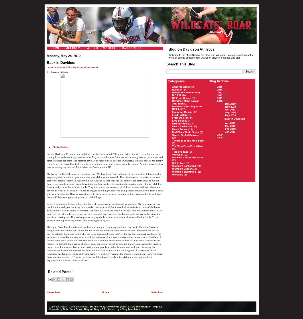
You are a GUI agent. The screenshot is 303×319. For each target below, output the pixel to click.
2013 (220, 92)
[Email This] (54, 279)
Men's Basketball (182, 126)
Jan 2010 (230, 131)
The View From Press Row (187, 146)
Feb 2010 (230, 129)
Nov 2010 (230, 106)
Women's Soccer (182, 168)
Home (105, 292)
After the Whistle (182, 86)
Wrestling (177, 174)
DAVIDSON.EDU (131, 48)
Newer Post (53, 292)
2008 (220, 137)
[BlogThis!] (59, 279)
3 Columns (134, 306)
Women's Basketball (184, 166)
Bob (65, 309)
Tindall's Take (180, 151)
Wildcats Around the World (82, 67)
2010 (220, 101)
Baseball (177, 89)
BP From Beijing (181, 98)
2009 (220, 134)
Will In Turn (178, 163)
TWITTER (91, 48)
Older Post (157, 292)
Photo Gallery (61, 147)
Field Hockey (179, 115)
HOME (55, 48)
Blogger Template (151, 306)
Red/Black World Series (185, 132)
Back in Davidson (234, 118)
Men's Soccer (57, 67)
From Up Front (180, 117)
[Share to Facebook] (67, 279)
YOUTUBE (109, 48)
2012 (220, 95)
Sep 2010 (230, 112)
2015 (220, 86)
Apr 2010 (230, 123)
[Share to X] (63, 279)
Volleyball (177, 154)
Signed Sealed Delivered (186, 135)
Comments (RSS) (116, 306)
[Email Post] (50, 279)
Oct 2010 (230, 109)
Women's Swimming (184, 171)
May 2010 (230, 115)
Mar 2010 (230, 126)
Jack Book (76, 309)
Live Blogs (178, 120)
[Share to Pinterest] (71, 279)
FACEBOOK (73, 48)
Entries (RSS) (97, 306)
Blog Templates (131, 309)
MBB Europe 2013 (182, 123)
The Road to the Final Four (188, 140)
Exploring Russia (182, 112)
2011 (220, 98)
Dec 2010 (230, 103)
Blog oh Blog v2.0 (94, 309)
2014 (220, 89)
